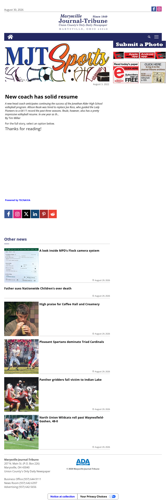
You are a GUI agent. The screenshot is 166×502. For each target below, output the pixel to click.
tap (156, 37)
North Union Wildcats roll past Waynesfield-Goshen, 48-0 (71, 419)
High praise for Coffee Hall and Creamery (69, 304)
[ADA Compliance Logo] (83, 465)
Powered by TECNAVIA (17, 200)
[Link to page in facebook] (153, 8)
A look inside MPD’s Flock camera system (69, 250)
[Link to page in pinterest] (44, 214)
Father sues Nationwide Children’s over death (37, 288)
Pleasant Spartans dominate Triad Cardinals (71, 342)
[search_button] (149, 37)
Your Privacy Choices (93, 496)
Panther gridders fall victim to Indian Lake (70, 380)
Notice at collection (62, 496)
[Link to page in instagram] (159, 8)
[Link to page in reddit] (52, 214)
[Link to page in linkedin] (35, 214)
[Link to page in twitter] (26, 214)
